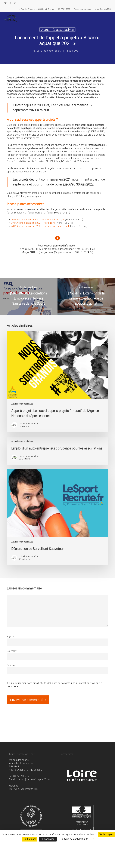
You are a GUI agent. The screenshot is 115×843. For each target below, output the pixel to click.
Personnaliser (47, 839)
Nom (10, 636)
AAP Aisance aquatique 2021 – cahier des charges (38, 219)
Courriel (11, 651)
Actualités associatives (57, 29)
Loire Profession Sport (48, 50)
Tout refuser (29, 839)
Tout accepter (106, 834)
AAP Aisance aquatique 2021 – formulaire (33, 222)
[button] (109, 17)
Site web (11, 665)
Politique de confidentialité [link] (74, 839)
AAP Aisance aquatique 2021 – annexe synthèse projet (40, 226)
